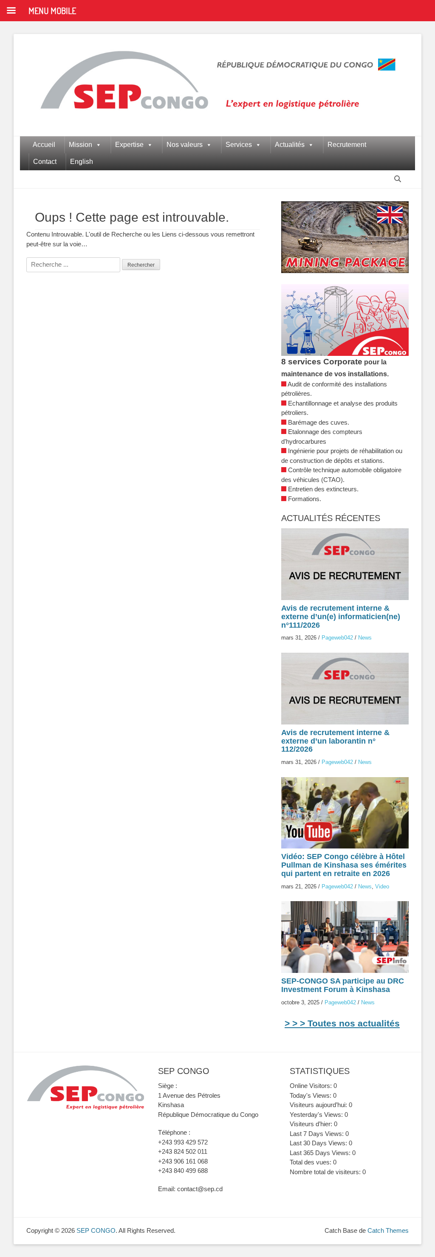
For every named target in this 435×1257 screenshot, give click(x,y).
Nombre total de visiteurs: (326, 1171)
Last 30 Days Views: (319, 1143)
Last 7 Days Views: (317, 1133)
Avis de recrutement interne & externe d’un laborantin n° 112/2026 (335, 741)
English (81, 161)
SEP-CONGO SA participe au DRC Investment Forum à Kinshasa (342, 985)
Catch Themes (388, 1230)
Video (382, 886)
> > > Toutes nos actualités (342, 1023)
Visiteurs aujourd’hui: (319, 1104)
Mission (80, 144)
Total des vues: (311, 1162)
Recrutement (347, 144)
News (365, 637)
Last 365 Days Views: (321, 1152)
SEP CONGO (96, 1230)
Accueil (44, 144)
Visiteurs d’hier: (312, 1123)
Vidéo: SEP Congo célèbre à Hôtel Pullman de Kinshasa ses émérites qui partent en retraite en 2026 (344, 865)
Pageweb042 (337, 637)
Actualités (290, 144)
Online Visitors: (311, 1085)
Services (239, 144)
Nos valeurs (185, 144)
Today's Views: (311, 1095)
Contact (44, 161)
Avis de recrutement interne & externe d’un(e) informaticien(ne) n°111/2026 (340, 616)
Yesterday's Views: (317, 1114)
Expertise (129, 144)
